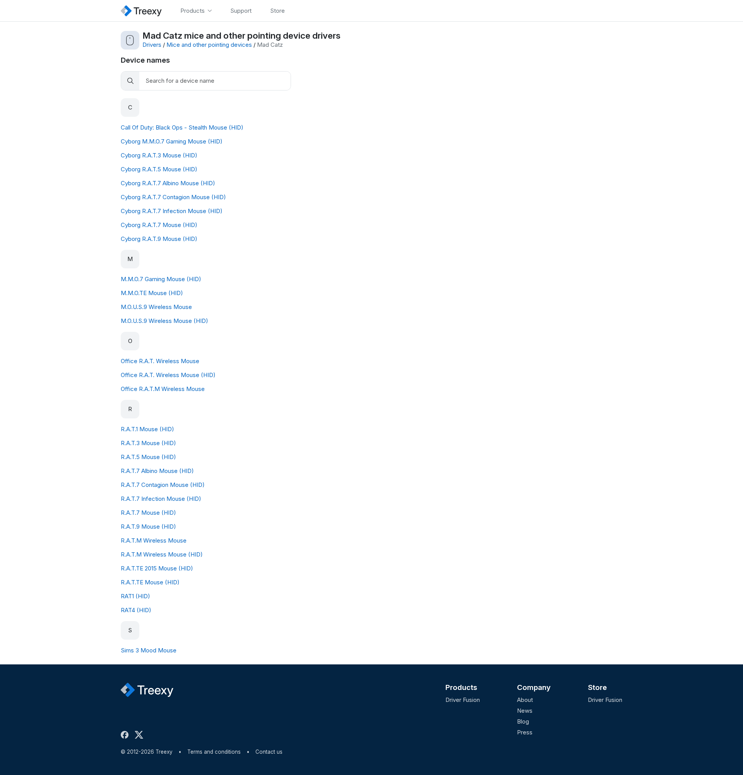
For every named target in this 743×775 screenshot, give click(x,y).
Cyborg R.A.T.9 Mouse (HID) (159, 238)
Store (597, 687)
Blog (523, 721)
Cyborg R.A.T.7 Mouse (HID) (159, 225)
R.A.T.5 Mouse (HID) (148, 457)
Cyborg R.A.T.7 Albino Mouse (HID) (168, 183)
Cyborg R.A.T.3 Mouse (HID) (159, 155)
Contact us (268, 752)
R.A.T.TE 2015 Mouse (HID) (157, 568)
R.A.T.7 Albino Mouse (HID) (157, 471)
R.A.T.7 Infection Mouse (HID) (161, 498)
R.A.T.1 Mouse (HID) (147, 429)
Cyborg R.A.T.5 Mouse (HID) (159, 169)
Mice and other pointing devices (209, 44)
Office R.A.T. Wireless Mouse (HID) (168, 375)
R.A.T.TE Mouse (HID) (150, 582)
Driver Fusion (462, 699)
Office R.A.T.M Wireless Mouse (163, 389)
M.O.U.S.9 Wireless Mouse (156, 307)
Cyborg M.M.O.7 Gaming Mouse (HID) (172, 141)
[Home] (141, 10)
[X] (140, 735)
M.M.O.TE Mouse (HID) (152, 293)
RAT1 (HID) (135, 596)
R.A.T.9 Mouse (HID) (148, 526)
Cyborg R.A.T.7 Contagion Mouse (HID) (173, 197)
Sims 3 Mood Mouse (148, 650)
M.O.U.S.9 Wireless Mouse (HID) (164, 320)
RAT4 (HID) (136, 610)
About (525, 699)
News (524, 710)
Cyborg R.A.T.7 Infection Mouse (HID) (172, 211)
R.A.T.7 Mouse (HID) (148, 512)
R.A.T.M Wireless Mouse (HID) (162, 554)
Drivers (151, 44)
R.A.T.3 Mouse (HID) (148, 443)
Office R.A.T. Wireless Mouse (160, 361)
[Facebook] (126, 735)
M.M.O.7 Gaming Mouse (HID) (161, 279)
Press (524, 732)
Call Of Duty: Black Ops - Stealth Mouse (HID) (182, 127)
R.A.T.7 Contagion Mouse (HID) (163, 484)
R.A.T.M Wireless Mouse (154, 540)
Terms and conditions (214, 752)
